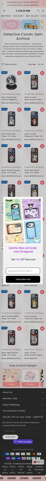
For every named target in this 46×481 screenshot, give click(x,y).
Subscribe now (23, 279)
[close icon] (40, 200)
